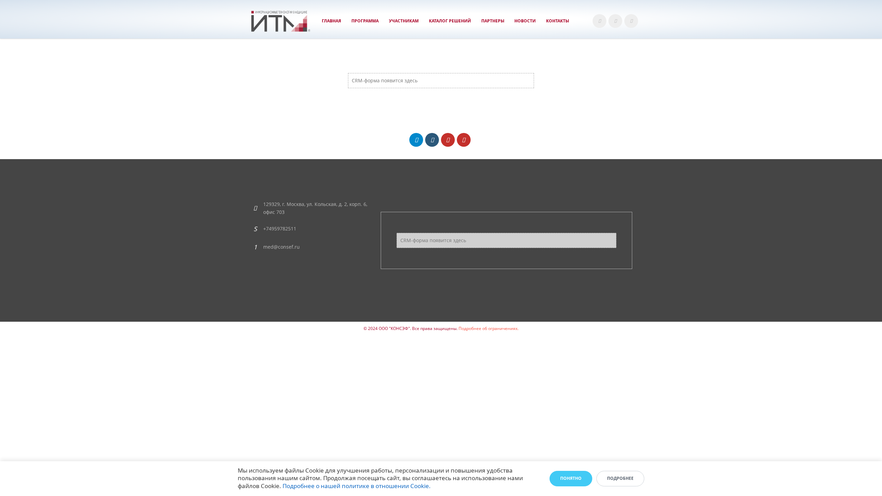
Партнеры (492, 21)
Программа (365, 21)
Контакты (557, 21)
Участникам (404, 21)
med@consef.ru (281, 247)
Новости (525, 21)
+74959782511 (279, 228)
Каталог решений (450, 21)
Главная (331, 21)
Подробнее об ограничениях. (489, 328)
